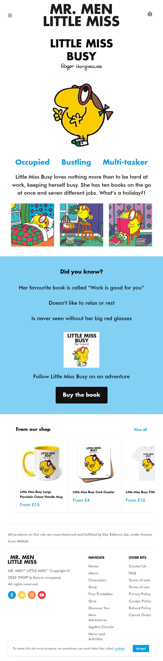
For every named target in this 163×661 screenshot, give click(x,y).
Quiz (92, 601)
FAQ (132, 573)
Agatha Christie (101, 627)
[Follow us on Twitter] (22, 595)
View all (141, 429)
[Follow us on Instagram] (32, 595)
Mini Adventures (97, 617)
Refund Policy (140, 608)
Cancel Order (140, 615)
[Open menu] (10, 15)
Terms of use (139, 587)
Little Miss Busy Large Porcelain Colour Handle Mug (41, 494)
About (93, 573)
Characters (97, 580)
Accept (141, 648)
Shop (92, 587)
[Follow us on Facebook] (12, 595)
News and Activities (96, 636)
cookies (119, 648)
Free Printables (100, 594)
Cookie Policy (140, 601)
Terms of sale (139, 580)
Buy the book (81, 395)
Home (93, 566)
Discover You (99, 608)
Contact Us (138, 566)
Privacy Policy (139, 594)
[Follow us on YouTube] (42, 595)
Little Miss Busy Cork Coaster (93, 492)
